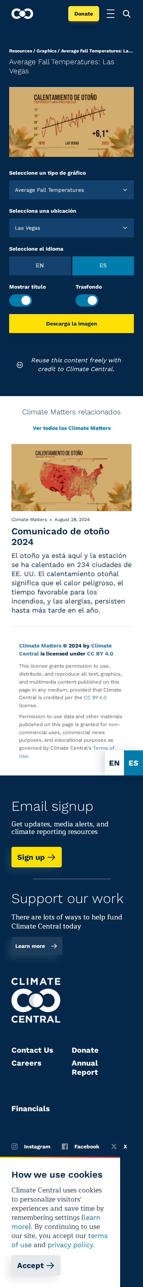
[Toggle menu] (110, 13)
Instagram (37, 1146)
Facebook (87, 1146)
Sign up (31, 857)
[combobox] (16, 190)
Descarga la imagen (71, 324)
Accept (30, 1265)
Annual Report (85, 1067)
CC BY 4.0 (100, 654)
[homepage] (22, 13)
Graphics (46, 51)
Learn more (30, 946)
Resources (20, 51)
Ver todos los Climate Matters (72, 428)
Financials (30, 1108)
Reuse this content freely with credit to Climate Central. (76, 364)
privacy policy (70, 1245)
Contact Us (32, 1050)
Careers (26, 1062)
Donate (83, 14)
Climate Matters (40, 646)
